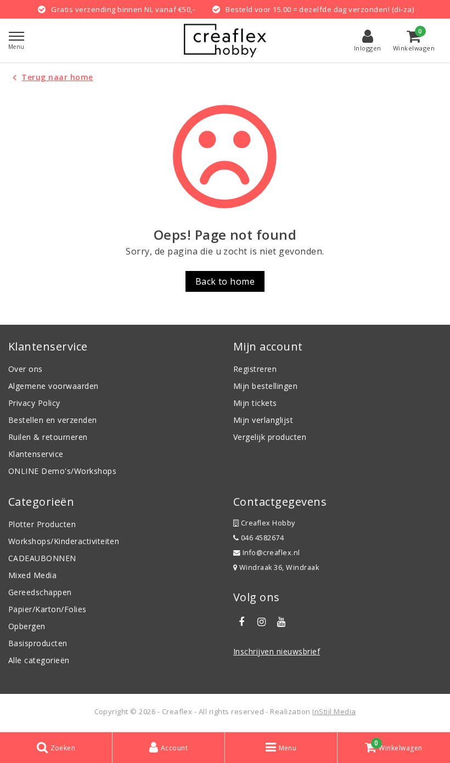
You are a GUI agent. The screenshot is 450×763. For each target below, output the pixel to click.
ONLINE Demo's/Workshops (62, 471)
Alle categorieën (39, 660)
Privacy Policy (34, 403)
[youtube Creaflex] (281, 622)
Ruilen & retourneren (48, 437)
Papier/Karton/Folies (47, 609)
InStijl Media (334, 711)
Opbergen (27, 626)
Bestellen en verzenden (52, 420)
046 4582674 (261, 537)
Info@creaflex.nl (271, 552)
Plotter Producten (42, 524)
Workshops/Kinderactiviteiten (63, 541)
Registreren (255, 369)
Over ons (25, 369)
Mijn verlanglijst (263, 420)
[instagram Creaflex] (261, 622)
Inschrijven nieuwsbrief (276, 651)
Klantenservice (36, 454)
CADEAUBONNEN (42, 558)
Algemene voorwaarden (53, 386)
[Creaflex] (225, 40)
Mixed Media (32, 575)
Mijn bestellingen (265, 386)
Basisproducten (38, 643)
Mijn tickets (255, 403)
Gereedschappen (40, 592)
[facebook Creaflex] (241, 622)
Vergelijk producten (269, 437)
